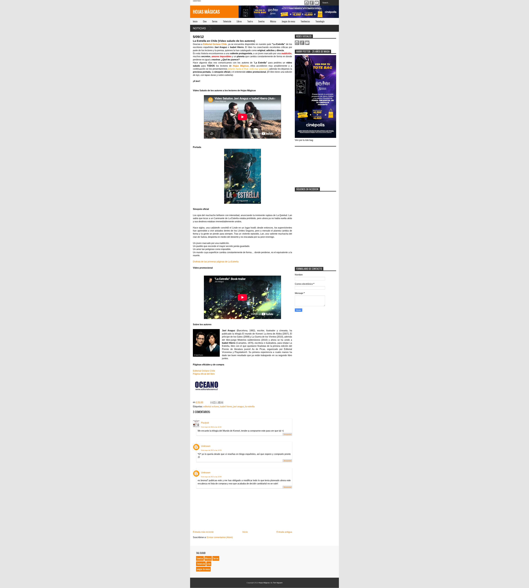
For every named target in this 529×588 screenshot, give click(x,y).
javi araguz (238, 406)
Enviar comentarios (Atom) (220, 537)
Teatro (250, 21)
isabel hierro (226, 406)
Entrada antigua (284, 532)
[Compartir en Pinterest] (222, 402)
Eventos (261, 21)
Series (214, 21)
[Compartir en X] (216, 402)
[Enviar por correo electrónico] (211, 402)
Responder (287, 434)
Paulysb (205, 423)
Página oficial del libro (204, 374)
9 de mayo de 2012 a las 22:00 (211, 477)
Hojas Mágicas (206, 11)
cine (208, 563)
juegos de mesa (203, 569)
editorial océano (211, 406)
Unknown (205, 446)
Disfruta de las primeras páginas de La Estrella (215, 261)
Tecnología (319, 21)
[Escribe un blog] (214, 402)
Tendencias (305, 21)
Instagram (306, 3)
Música (273, 21)
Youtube (317, 3)
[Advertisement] (315, 165)
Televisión (227, 21)
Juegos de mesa (288, 21)
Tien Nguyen (278, 583)
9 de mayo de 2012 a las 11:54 (211, 427)
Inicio (195, 21)
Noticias (199, 28)
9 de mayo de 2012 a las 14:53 (211, 450)
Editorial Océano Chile (215, 44)
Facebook (311, 3)
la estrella (250, 406)
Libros (239, 21)
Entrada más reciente (203, 532)
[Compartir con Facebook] (219, 402)
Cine (205, 21)
